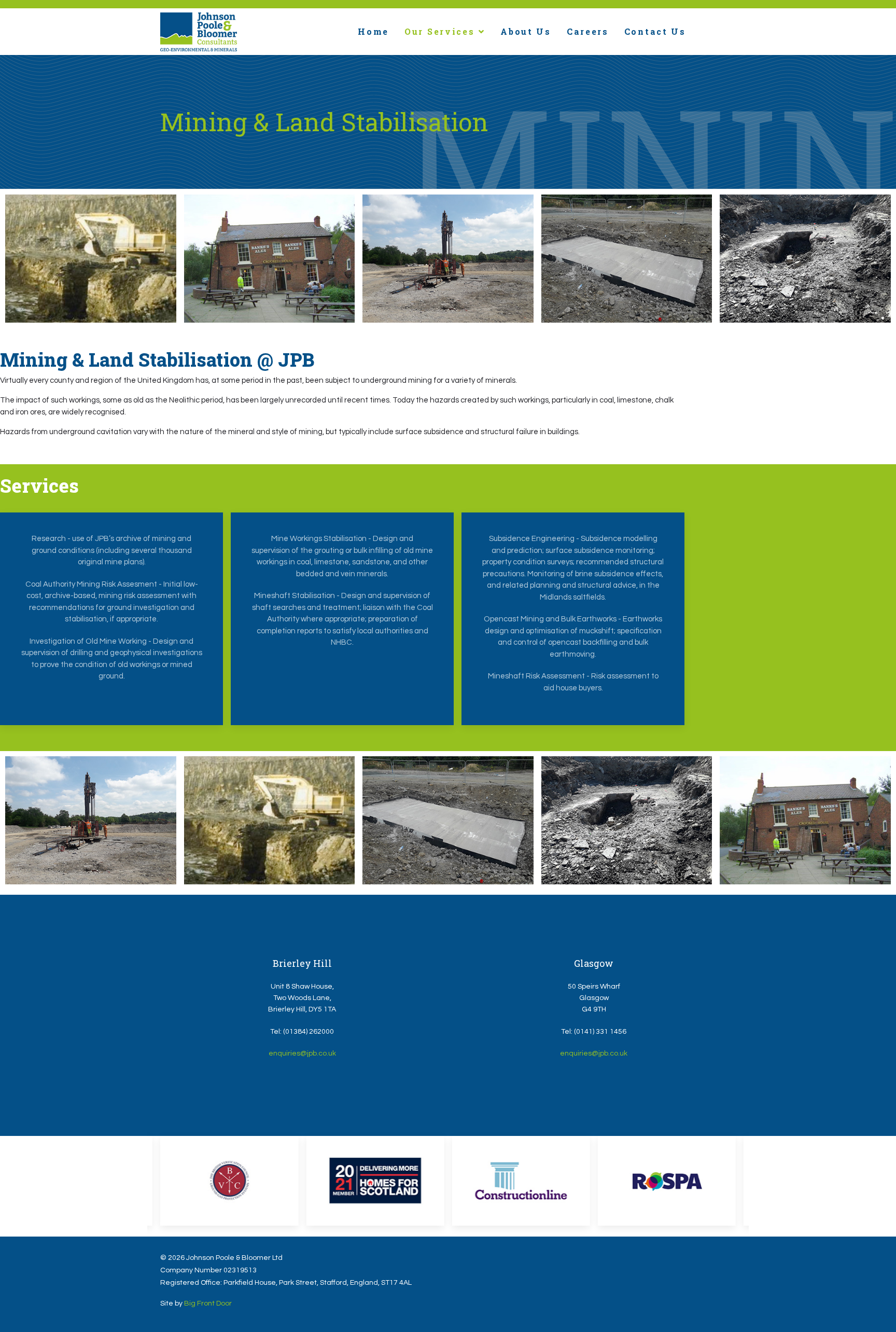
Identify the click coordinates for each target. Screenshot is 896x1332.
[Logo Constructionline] (521, 1181)
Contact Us (655, 31)
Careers (588, 31)
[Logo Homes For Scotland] (375, 1181)
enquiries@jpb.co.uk (302, 1053)
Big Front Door (208, 1303)
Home (373, 31)
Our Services (439, 31)
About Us (525, 31)
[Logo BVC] (229, 1181)
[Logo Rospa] (667, 1181)
